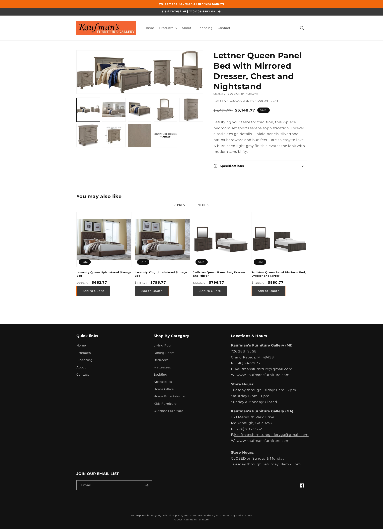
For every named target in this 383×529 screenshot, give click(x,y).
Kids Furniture (165, 404)
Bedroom (161, 360)
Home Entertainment (171, 396)
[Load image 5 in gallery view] (191, 110)
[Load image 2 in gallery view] (114, 110)
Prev (181, 205)
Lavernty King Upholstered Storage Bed (161, 274)
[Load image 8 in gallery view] (140, 136)
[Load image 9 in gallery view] (165, 136)
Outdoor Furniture (168, 411)
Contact (82, 374)
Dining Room (164, 353)
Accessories (163, 382)
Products (83, 353)
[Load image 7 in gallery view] (114, 136)
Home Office (164, 389)
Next (202, 205)
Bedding (160, 374)
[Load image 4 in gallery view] (165, 110)
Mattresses (162, 367)
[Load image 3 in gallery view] (140, 110)
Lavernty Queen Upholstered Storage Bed (103, 274)
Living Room (164, 345)
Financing (84, 360)
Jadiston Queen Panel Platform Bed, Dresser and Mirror (279, 274)
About (81, 367)
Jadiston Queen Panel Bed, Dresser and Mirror (219, 274)
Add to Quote (93, 291)
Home (81, 345)
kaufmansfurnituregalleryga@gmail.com (271, 435)
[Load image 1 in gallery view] (88, 110)
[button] (168, 28)
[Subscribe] (146, 485)
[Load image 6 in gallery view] (88, 136)
